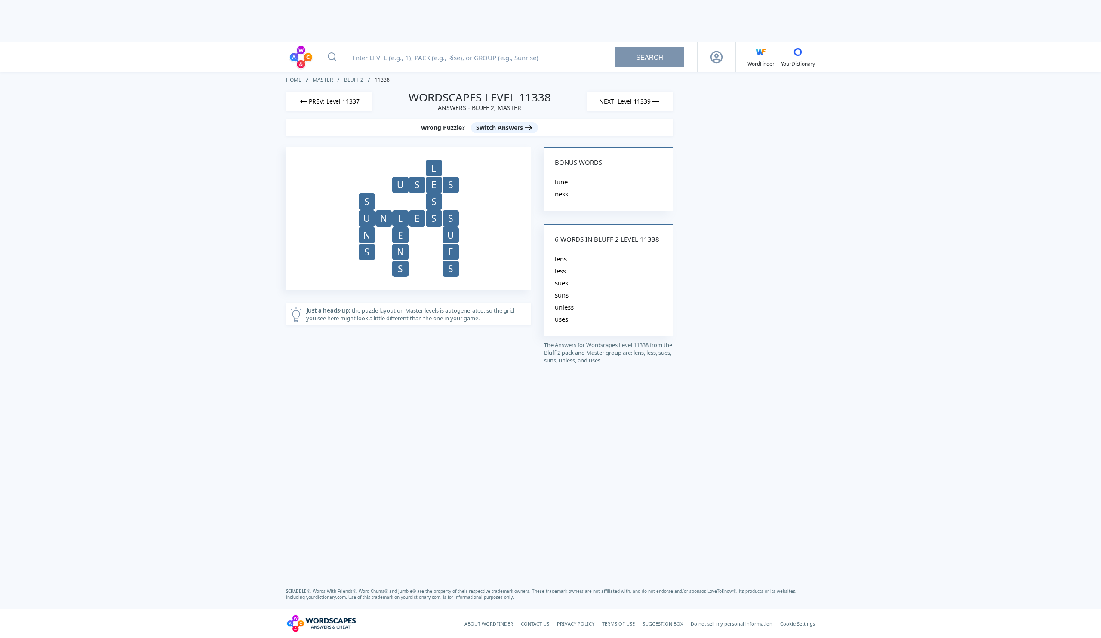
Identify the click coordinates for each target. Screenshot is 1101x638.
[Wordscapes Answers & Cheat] (301, 57)
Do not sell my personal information (731, 623)
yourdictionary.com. (327, 597)
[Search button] (332, 57)
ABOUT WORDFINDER (488, 623)
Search (649, 57)
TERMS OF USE (618, 623)
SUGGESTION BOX (663, 623)
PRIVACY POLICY (575, 623)
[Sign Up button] (716, 57)
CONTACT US (535, 623)
